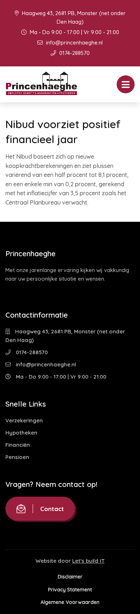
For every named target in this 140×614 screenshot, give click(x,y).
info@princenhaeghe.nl (74, 42)
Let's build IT (88, 560)
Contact (52, 508)
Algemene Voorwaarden (70, 602)
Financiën (17, 444)
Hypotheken (21, 432)
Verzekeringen (24, 420)
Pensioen (17, 457)
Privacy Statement (70, 589)
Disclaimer (70, 576)
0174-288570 (74, 53)
